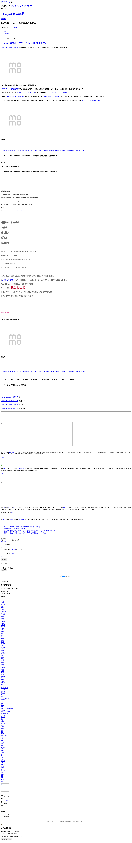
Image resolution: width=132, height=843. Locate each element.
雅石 (2, 694)
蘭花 (2, 696)
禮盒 (12, 512)
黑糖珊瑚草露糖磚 (5, 711)
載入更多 (3, 559)
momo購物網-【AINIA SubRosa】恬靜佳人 (15, 528)
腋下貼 (2, 618)
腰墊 (2, 703)
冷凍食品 (3, 643)
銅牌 (2, 732)
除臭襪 (5, 452)
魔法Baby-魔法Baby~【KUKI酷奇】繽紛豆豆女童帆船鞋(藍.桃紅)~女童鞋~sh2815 (25, 533)
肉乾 (2, 635)
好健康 (2, 674)
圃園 (2, 781)
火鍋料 (2, 640)
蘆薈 (2, 772)
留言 (15, 549)
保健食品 (3, 676)
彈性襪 (2, 744)
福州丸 (2, 642)
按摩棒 (2, 755)
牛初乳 (2, 681)
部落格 (6, 33)
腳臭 (2, 606)
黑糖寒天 (3, 710)
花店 (2, 720)
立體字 (2, 730)
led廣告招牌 (4, 735)
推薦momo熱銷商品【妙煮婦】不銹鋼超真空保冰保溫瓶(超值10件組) (22, 527)
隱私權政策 (76, 821)
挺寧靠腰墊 (4, 700)
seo (1, 769)
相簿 (5, 31)
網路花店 (3, 721)
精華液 (2, 774)
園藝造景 (3, 691)
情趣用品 (3, 754)
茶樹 (2, 776)
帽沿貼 (2, 602)
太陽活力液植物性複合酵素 (8, 708)
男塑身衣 (21, 468)
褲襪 (2, 745)
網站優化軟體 (4, 713)
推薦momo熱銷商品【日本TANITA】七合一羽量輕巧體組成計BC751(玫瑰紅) (24, 532)
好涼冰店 (3, 613)
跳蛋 (2, 757)
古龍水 (2, 779)
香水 (2, 777)
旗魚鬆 (65, 507)
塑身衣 (2, 457)
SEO (2, 718)
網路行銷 (3, 767)
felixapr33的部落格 (13, 14)
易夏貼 (2, 616)
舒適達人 (11, 519)
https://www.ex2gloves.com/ (21, 210)
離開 (10, 839)
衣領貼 (2, 601)
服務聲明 (83, 821)
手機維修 (3, 761)
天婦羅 (2, 638)
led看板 (3, 742)
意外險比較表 (4, 688)
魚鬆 (2, 473)
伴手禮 (2, 631)
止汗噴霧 (3, 621)
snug (2, 416)
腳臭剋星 (14, 452)
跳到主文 (3, 19)
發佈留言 (3, 570)
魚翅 (2, 645)
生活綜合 (15, 28)
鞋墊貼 (2, 623)
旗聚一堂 (3, 626)
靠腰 (2, 701)
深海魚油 (3, 683)
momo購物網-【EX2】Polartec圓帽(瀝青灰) (25, 43)
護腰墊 (2, 705)
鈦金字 (2, 740)
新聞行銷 (3, 771)
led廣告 (3, 738)
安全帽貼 (3, 614)
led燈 (2, 737)
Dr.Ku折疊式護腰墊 (6, 698)
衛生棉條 (3, 764)
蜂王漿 (2, 679)
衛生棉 (5, 519)
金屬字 (2, 733)
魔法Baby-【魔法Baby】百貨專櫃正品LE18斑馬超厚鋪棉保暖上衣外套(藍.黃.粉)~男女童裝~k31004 (29, 530)
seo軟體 (3, 715)
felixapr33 (3, 541)
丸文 (9, 507)
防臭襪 (2, 609)
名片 (5, 35)
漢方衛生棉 (22, 519)
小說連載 (12, 554)
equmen (11, 468)
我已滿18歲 (4, 839)
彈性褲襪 (3, 747)
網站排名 (3, 717)
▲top (2, 556)
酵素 (2, 684)
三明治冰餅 (4, 611)
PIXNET (53, 821)
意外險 (2, 686)
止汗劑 (2, 620)
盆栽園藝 (3, 693)
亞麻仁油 (3, 677)
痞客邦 (11, 549)
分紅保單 (3, 689)
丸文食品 (15, 507)
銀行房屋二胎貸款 (8, 280)
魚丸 (2, 637)
